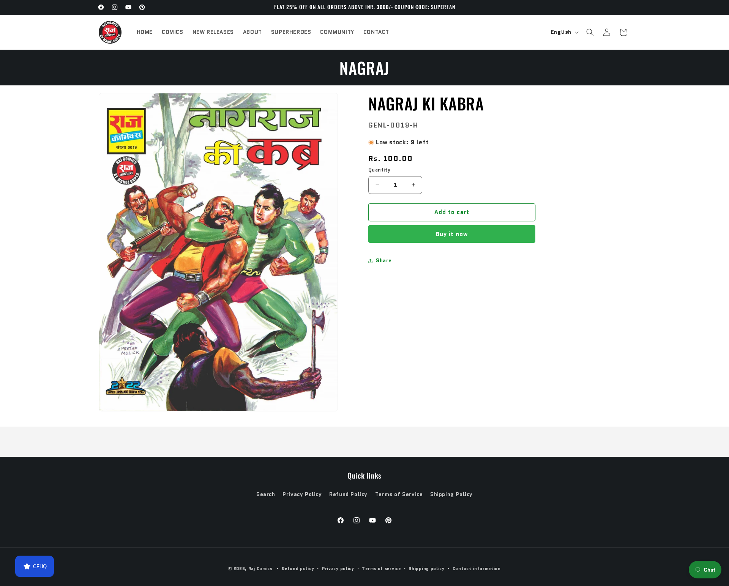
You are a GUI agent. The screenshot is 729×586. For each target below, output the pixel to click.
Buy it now (452, 234)
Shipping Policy (451, 494)
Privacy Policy (302, 494)
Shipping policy (427, 569)
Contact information (477, 569)
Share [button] (384, 260)
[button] (590, 32)
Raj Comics (260, 569)
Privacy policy (338, 569)
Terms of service (381, 569)
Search (265, 494)
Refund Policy (348, 494)
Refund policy (298, 569)
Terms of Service (399, 494)
